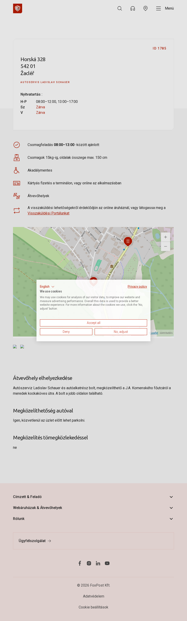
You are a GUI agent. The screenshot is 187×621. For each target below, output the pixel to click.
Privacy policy (137, 286)
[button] (47, 287)
